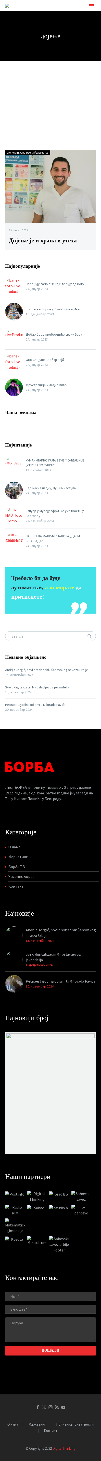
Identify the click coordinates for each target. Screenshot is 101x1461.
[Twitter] (44, 1407)
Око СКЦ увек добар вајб (45, 359)
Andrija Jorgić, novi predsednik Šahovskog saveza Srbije (46, 670)
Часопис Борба (21, 876)
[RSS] (57, 1407)
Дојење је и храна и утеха (43, 240)
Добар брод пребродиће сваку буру (54, 334)
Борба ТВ (16, 866)
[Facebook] (38, 1407)
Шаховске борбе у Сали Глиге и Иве (53, 309)
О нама (14, 846)
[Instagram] (50, 1407)
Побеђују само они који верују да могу (55, 284)
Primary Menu (91, 5)
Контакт (16, 886)
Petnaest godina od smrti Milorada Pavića (35, 704)
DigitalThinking (64, 1448)
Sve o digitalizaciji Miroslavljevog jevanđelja (37, 687)
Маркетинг (18, 856)
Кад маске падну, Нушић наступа (51, 488)
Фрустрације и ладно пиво (46, 385)
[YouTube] (63, 1407)
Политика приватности (75, 1424)
